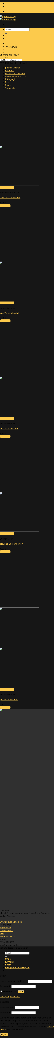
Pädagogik (10, 79)
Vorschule (10, 88)
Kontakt (9, 38)
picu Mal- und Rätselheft (11, 543)
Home (3, 46)
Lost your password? (10, 996)
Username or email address (14, 981)
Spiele (8, 85)
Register (4, 1034)
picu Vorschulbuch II (9, 313)
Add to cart (5, 205)
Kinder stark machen (15, 73)
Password (5, 986)
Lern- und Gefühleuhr (10, 197)
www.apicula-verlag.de (11, 921)
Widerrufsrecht (7, 936)
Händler (9, 11)
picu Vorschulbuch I (9, 428)
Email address (7, 1007)
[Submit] (6, 33)
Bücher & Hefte (12, 67)
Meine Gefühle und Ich (15, 76)
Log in (21, 992)
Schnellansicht (7, 187)
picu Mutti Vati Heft (9, 699)
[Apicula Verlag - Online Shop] (8, 18)
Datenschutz (6, 930)
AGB (2, 933)
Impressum (5, 927)
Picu (7, 82)
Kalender (9, 70)
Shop (8, 35)
